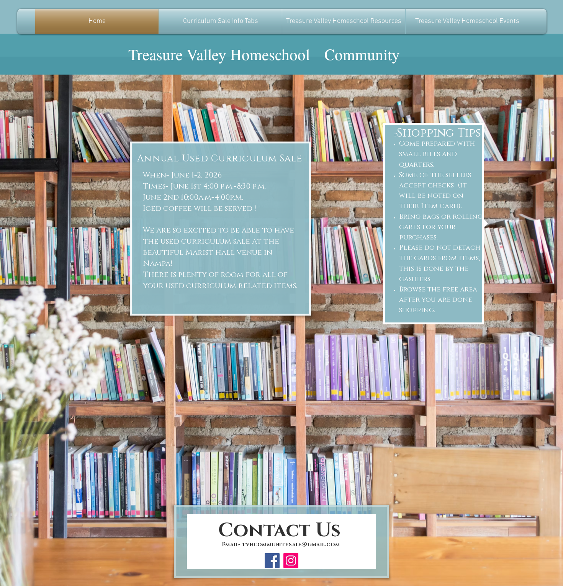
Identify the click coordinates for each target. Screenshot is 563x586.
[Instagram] (290, 560)
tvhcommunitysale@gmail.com (291, 544)
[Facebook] (272, 560)
